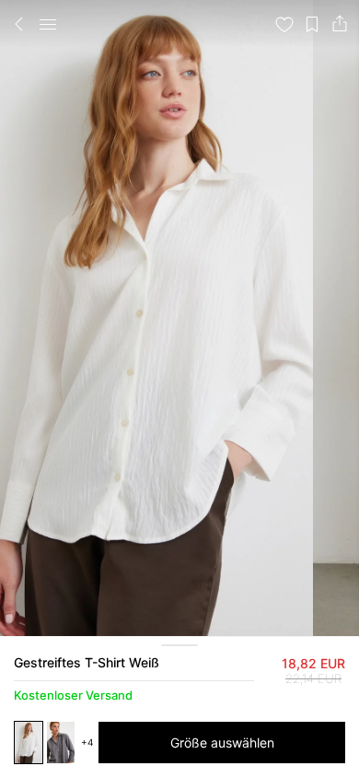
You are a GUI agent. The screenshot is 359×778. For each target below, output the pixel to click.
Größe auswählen (222, 742)
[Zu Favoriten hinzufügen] (284, 24)
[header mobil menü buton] (48, 24)
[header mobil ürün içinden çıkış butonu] (19, 24)
